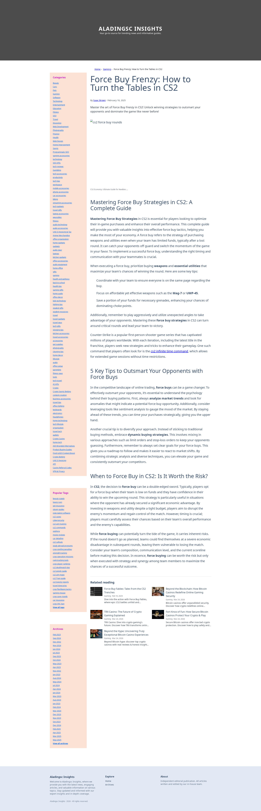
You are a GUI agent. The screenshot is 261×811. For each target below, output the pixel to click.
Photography (58, 130)
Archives (109, 784)
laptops (56, 253)
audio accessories (60, 228)
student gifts (58, 308)
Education (57, 108)
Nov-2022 (57, 671)
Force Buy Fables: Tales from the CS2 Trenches (125, 590)
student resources (60, 311)
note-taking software (61, 513)
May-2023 (57, 663)
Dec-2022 (57, 642)
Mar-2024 (57, 711)
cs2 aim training (59, 524)
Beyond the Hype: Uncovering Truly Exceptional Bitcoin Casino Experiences (126, 632)
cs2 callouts (58, 542)
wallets (56, 435)
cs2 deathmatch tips (61, 567)
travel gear (57, 322)
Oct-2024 (57, 660)
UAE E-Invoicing (59, 460)
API (54, 464)
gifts (54, 271)
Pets (54, 90)
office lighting (58, 406)
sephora (56, 531)
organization (58, 428)
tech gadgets (58, 206)
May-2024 (57, 682)
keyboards (57, 409)
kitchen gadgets (59, 257)
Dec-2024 (57, 725)
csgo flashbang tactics (62, 589)
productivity (58, 177)
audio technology (60, 224)
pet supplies (58, 344)
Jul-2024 (56, 685)
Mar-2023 (57, 696)
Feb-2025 (57, 729)
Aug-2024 (57, 678)
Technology (57, 101)
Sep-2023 (57, 656)
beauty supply (58, 498)
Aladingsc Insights (130, 28)
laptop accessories (61, 213)
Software (56, 97)
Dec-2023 (57, 714)
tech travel (57, 380)
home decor (58, 355)
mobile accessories (61, 188)
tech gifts (57, 326)
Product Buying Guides (62, 449)
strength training (60, 553)
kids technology (59, 301)
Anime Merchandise (61, 235)
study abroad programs (63, 545)
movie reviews (59, 535)
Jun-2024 (56, 649)
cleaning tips (58, 351)
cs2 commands (59, 527)
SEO (54, 115)
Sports (55, 148)
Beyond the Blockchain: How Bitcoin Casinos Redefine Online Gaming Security (186, 592)
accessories (58, 340)
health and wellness (61, 279)
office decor (58, 297)
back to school (59, 282)
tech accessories (60, 174)
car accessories (59, 195)
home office (58, 268)
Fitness (56, 112)
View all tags (58, 607)
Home (97, 69)
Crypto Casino (59, 438)
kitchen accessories (61, 333)
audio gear (57, 250)
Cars (55, 86)
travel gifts (57, 210)
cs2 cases (57, 516)
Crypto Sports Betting (62, 391)
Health (55, 137)
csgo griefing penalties (62, 549)
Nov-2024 (57, 645)
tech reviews (58, 166)
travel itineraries (60, 585)
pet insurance (58, 506)
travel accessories (60, 337)
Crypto (55, 388)
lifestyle (56, 359)
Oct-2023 (57, 721)
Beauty (56, 83)
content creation (60, 395)
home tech (57, 442)
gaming (56, 275)
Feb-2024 (57, 707)
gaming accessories (61, 155)
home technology (60, 420)
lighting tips (58, 304)
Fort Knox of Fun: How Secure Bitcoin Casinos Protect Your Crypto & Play (187, 613)
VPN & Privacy (59, 471)
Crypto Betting (59, 457)
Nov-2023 (57, 718)
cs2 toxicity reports (61, 582)
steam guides (58, 509)
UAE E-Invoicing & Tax (62, 232)
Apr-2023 (57, 667)
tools (55, 377)
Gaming (107, 69)
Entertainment (59, 105)
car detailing (58, 538)
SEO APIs (57, 163)
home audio (58, 293)
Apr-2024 (57, 689)
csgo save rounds (60, 596)
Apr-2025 (57, 732)
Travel (55, 119)
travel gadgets (59, 319)
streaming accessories (62, 203)
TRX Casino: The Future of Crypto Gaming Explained (123, 613)
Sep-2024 (57, 638)
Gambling (57, 170)
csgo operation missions (63, 556)
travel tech (57, 431)
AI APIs (56, 384)
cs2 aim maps (58, 574)
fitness (55, 221)
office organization (61, 239)
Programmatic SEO (61, 152)
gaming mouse (59, 593)
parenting (57, 369)
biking (55, 199)
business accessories (62, 398)
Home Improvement (61, 144)
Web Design (58, 141)
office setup (58, 366)
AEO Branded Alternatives (64, 446)
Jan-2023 (56, 674)
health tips (57, 286)
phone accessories (61, 192)
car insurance (58, 600)
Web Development (60, 126)
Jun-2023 (56, 703)
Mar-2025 (57, 736)
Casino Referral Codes (62, 467)
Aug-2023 (57, 700)
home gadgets (59, 242)
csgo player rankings (61, 564)
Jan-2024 (56, 692)
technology (57, 159)
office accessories (60, 261)
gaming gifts (58, 290)
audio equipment (60, 264)
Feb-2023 (57, 634)
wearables (57, 217)
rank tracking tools (60, 560)
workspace (57, 184)
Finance (56, 134)
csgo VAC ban (58, 604)
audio (55, 362)
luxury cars (57, 502)
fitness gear (58, 373)
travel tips (57, 402)
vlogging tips (58, 330)
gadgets (56, 246)
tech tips (56, 181)
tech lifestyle (58, 424)
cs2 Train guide (59, 578)
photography (58, 348)
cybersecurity (58, 520)
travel (55, 315)
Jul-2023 (56, 652)
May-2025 (57, 740)
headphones (58, 417)
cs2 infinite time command (169, 351)
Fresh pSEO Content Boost (64, 453)
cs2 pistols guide (60, 571)
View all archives (60, 743)
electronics (57, 413)
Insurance (57, 123)
